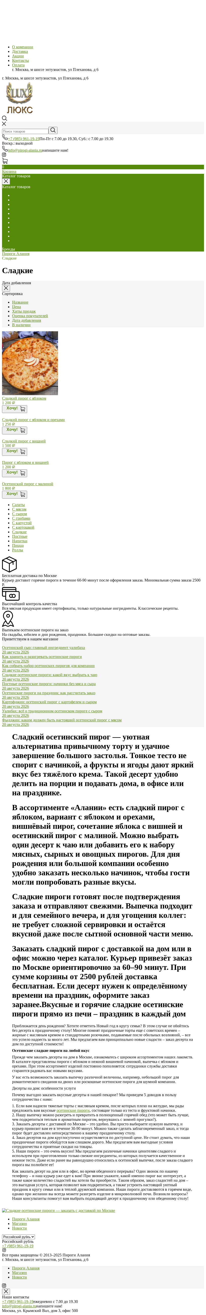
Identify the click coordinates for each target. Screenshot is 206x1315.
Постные (19, 227)
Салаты (18, 195)
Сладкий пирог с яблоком (24, 398)
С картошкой (23, 218)
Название (20, 302)
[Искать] (53, 130)
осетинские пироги (73, 1110)
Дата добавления (26, 320)
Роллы (17, 240)
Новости (19, 1228)
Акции (18, 56)
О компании (22, 47)
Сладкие (19, 222)
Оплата (18, 65)
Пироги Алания (15, 254)
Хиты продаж (24, 311)
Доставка (20, 51)
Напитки (19, 231)
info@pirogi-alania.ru (25, 150)
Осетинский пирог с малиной (27, 484)
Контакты (20, 60)
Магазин (19, 1223)
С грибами (21, 209)
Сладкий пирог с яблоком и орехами (33, 420)
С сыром (19, 204)
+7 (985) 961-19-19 (23, 139)
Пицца (18, 236)
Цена (16, 307)
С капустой (22, 213)
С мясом (19, 200)
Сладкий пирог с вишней (24, 441)
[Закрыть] (6, 288)
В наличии (21, 325)
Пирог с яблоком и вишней (25, 462)
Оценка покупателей (30, 316)
